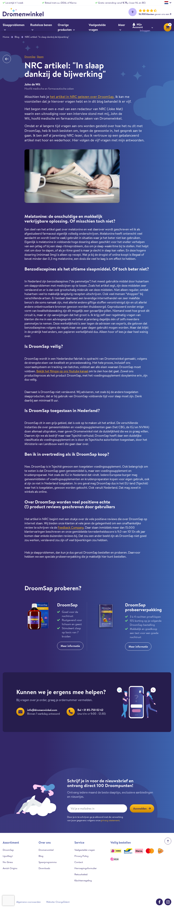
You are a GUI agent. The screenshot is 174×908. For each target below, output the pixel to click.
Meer (121, 25)
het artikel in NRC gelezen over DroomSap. (82, 96)
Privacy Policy (81, 856)
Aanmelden (140, 808)
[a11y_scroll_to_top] (167, 841)
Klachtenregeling (83, 880)
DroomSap (30, 56)
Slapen (40, 56)
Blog (17, 37)
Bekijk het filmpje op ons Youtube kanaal (62, 371)
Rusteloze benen (41, 25)
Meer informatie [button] (70, 646)
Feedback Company (71, 527)
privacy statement (110, 820)
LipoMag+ (8, 856)
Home (6, 37)
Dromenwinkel (46, 850)
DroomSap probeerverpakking (143, 607)
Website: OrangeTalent (57, 902)
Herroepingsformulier (85, 868)
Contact (78, 862)
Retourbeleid (81, 874)
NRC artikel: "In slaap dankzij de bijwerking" (47, 37)
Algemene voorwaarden (28, 902)
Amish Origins (10, 868)
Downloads (44, 868)
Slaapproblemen (13, 25)
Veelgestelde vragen (97, 27)
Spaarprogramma (48, 862)
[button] (143, 27)
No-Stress (8, 862)
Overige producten (65, 27)
